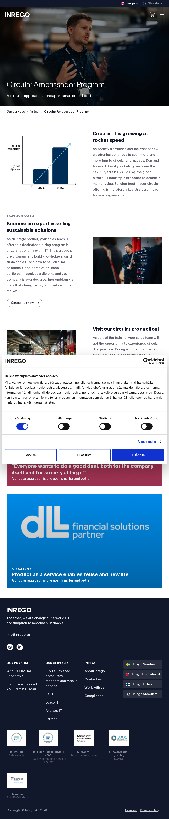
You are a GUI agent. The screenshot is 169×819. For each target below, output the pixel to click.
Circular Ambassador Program (67, 111)
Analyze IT (54, 710)
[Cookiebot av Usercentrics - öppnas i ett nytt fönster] (146, 361)
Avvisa (31, 455)
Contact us (93, 679)
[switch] (64, 426)
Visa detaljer (147, 441)
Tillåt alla (138, 455)
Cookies (131, 810)
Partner (34, 111)
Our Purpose (18, 663)
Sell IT (50, 694)
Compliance (93, 696)
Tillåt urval (84, 455)
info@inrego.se (18, 634)
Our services (16, 111)
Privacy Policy (149, 810)
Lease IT (52, 702)
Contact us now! (22, 302)
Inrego (90, 663)
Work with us (94, 687)
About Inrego (94, 671)
